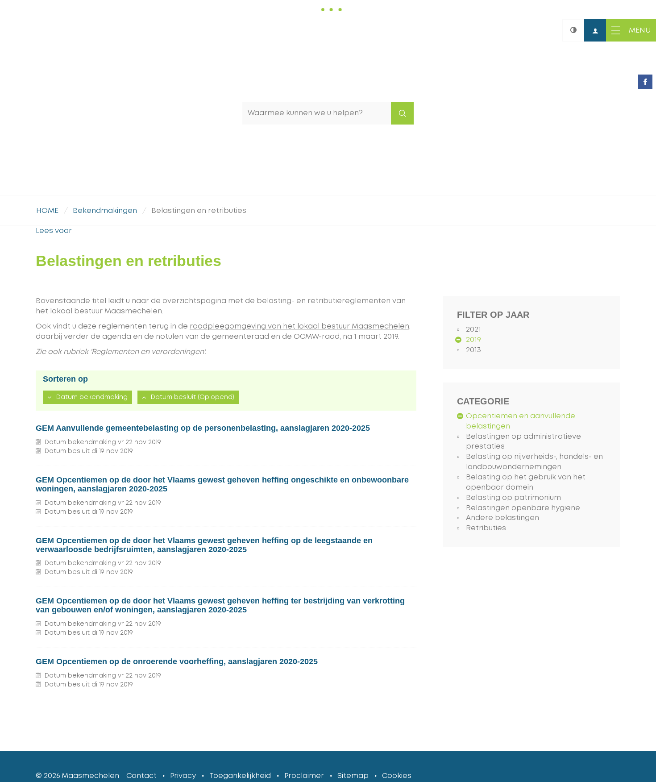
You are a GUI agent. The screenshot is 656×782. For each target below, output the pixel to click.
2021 (473, 329)
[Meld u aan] (595, 30)
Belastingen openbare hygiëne (523, 508)
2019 (473, 339)
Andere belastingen (502, 517)
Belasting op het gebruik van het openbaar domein (525, 482)
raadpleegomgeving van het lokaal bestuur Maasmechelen (299, 326)
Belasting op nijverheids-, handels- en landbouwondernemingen (534, 461)
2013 (473, 350)
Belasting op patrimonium (513, 497)
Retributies (486, 528)
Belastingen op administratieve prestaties (523, 441)
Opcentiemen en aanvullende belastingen (520, 421)
